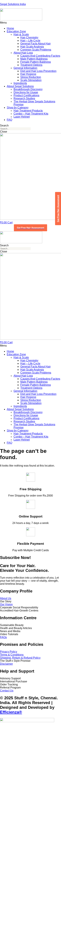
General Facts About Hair (35, 43)
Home (10, 28)
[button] (30, 22)
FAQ (9, 119)
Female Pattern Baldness (35, 61)
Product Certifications (26, 95)
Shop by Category (17, 107)
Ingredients (20, 83)
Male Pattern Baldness (34, 58)
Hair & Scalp (21, 34)
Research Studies (24, 98)
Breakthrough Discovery (28, 89)
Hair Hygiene (28, 74)
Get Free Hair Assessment (30, 227)
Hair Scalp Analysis (32, 46)
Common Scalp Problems (35, 49)
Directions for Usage (26, 92)
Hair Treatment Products (28, 110)
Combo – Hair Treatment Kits (31, 113)
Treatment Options (31, 64)
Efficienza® (11, 712)
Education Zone (16, 31)
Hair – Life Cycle (30, 40)
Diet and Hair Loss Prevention (38, 71)
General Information (25, 68)
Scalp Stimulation (31, 80)
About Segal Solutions (20, 86)
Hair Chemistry (29, 37)
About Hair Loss (23, 52)
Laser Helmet (22, 116)
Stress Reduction (30, 77)
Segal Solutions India (13, 4)
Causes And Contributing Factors (40, 55)
